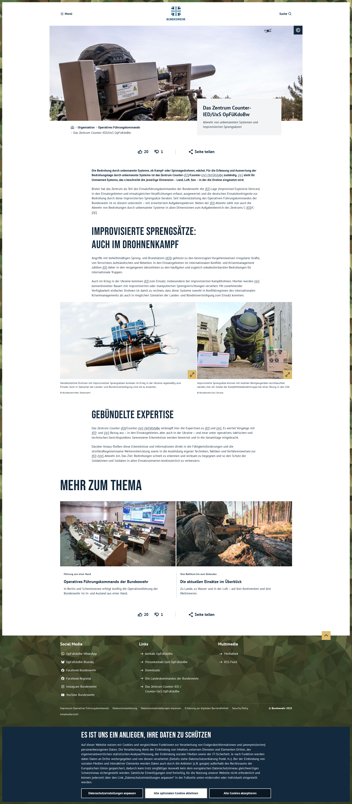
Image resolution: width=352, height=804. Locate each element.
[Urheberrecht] (298, 30)
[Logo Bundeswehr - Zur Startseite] (176, 13)
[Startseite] (72, 128)
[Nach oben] (326, 635)
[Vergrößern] (192, 374)
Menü (68, 14)
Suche (283, 14)
